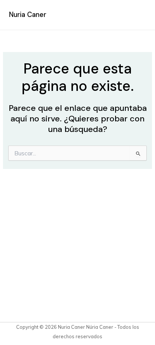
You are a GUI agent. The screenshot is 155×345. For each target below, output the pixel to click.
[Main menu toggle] (137, 15)
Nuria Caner (27, 14)
